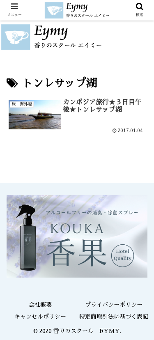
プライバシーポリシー (114, 305)
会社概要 (40, 305)
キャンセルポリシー (40, 316)
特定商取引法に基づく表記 (113, 316)
